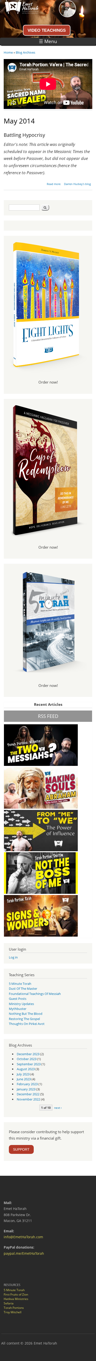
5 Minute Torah (20, 983)
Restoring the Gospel (24, 1019)
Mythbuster (17, 1008)
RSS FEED (48, 716)
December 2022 (28, 1094)
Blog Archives (25, 52)
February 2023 (27, 1084)
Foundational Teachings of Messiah (35, 993)
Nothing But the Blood (25, 1013)
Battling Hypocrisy (24, 135)
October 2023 (26, 1059)
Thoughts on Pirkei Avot (27, 1023)
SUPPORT (21, 1149)
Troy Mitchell (12, 1312)
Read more (54, 184)
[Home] (19, 12)
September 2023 (29, 1064)
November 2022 (28, 1099)
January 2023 (26, 1089)
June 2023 (24, 1079)
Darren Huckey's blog (77, 184)
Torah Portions (14, 1308)
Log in (13, 957)
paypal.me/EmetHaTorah (24, 1253)
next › (58, 1108)
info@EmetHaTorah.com (23, 1237)
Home (8, 52)
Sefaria (9, 1303)
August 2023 (26, 1069)
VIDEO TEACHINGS (47, 30)
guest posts (17, 998)
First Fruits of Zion (16, 1294)
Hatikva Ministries (16, 1299)
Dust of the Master (23, 988)
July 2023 (23, 1074)
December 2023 (28, 1054)
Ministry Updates (21, 1004)
